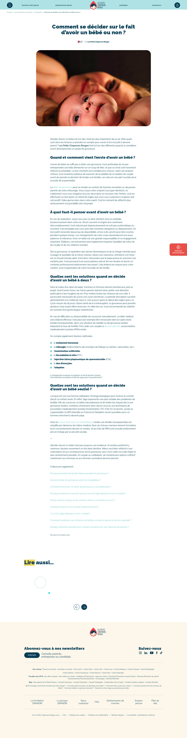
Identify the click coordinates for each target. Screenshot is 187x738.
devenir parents (112, 326)
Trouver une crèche (49, 669)
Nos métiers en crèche (67, 676)
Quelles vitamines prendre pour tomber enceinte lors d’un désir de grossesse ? (89, 527)
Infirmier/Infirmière (112, 679)
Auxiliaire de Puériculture (85, 676)
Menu (10, 5)
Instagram (140, 653)
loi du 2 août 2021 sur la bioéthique (75, 422)
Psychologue (100, 679)
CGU (64, 715)
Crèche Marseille (118, 673)
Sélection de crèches (177, 5)
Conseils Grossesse (65, 682)
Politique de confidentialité (98, 715)
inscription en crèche (63, 5)
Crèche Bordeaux (120, 669)
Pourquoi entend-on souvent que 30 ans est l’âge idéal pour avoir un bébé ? (88, 493)
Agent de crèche (101, 676)
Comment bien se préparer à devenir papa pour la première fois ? (76, 377)
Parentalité (38, 12)
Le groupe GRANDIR (62, 702)
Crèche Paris (87, 669)
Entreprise (123, 5)
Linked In (146, 653)
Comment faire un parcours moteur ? (119, 686)
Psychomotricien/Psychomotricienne (81, 679)
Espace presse (139, 702)
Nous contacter (84, 702)
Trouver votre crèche (30, 5)
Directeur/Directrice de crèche (148, 676)
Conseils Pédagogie (96, 682)
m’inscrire (32, 655)
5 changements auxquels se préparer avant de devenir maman (75, 375)
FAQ (97, 702)
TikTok (161, 652)
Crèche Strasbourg (81, 673)
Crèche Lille (98, 669)
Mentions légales (117, 715)
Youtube (151, 653)
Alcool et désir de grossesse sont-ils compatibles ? (75, 480)
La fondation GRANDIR (37, 702)
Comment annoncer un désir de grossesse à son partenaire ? (80, 486)
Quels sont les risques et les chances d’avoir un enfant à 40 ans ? (82, 500)
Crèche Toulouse (133, 669)
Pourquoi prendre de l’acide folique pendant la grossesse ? (79, 473)
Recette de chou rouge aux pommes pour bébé (112, 688)
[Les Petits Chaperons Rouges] (93, 634)
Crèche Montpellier (147, 669)
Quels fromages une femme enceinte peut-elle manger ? (46, 686)
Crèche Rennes (95, 673)
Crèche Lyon (108, 669)
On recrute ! (157, 5)
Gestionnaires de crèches (115, 702)
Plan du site (155, 702)
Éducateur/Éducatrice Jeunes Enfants (122, 676)
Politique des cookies (77, 715)
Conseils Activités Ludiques (134, 682)
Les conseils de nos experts (23, 12)
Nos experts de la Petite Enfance (45, 682)
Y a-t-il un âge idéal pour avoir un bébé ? (70, 513)
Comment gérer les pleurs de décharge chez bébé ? (86, 686)
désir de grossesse (62, 187)
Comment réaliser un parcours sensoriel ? (79, 688)
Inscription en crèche (64, 669)
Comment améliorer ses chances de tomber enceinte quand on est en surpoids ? (90, 520)
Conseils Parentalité (80, 682)
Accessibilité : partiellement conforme (141, 715)
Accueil (98, 5)
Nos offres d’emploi (51, 676)
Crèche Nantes (68, 673)
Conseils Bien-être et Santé (113, 682)
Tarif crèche (78, 669)
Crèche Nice (106, 673)
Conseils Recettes (151, 682)
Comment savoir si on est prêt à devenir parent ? (74, 507)
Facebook (157, 653)
